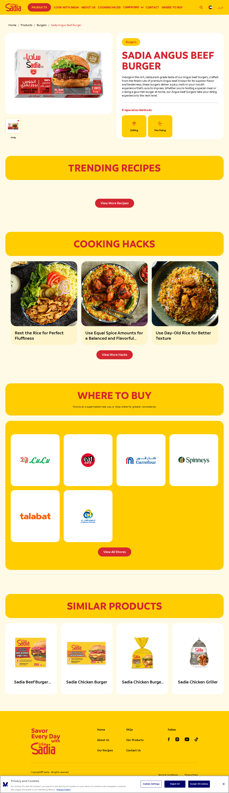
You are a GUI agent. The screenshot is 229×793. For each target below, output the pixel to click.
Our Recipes (105, 750)
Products (39, 7)
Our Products (135, 740)
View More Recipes (115, 203)
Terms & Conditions (168, 774)
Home (12, 25)
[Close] (223, 784)
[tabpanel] (114, 196)
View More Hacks (114, 355)
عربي (221, 7)
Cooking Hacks (109, 7)
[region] (114, 784)
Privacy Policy (191, 774)
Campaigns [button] (131, 7)
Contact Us (133, 750)
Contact (152, 7)
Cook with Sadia (66, 7)
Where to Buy (172, 7)
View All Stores (114, 552)
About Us (88, 7)
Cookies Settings (151, 784)
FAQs (129, 729)
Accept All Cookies (199, 784)
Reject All (174, 784)
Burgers (42, 25)
